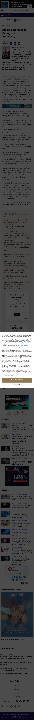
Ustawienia (17, 384)
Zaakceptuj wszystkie (17, 379)
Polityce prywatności (22, 345)
